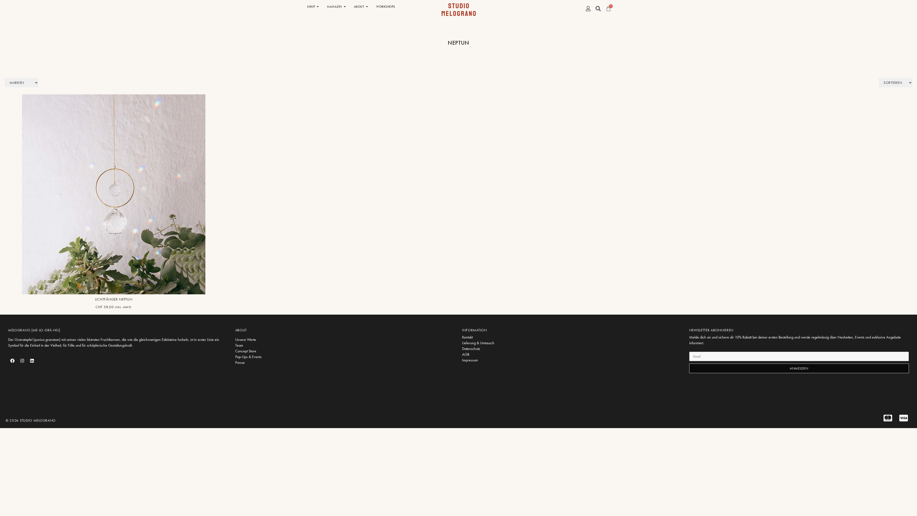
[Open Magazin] (344, 6)
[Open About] (366, 6)
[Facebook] (12, 360)
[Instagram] (22, 360)
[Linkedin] (32, 360)
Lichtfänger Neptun (114, 299)
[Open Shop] (317, 6)
